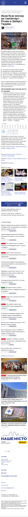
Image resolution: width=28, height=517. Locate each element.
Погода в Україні (16, 158)
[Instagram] (13, 2)
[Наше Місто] (3, 3)
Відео (2, 463)
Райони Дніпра (4, 464)
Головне (9, 158)
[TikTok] (17, 2)
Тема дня (11, 344)
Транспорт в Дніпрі (5, 462)
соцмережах (10, 66)
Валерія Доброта (9, 27)
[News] (15, 2)
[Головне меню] (25, 2)
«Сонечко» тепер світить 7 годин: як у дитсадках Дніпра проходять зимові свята (12, 214)
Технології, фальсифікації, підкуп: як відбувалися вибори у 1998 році (11, 209)
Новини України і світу (6, 460)
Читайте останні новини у (14, 204)
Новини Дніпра (6, 11)
